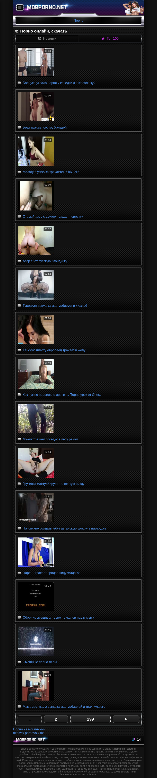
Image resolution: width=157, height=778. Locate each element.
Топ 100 (112, 38)
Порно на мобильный (29, 729)
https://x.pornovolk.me (29, 733)
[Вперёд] (126, 719)
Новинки (49, 38)
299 (90, 719)
